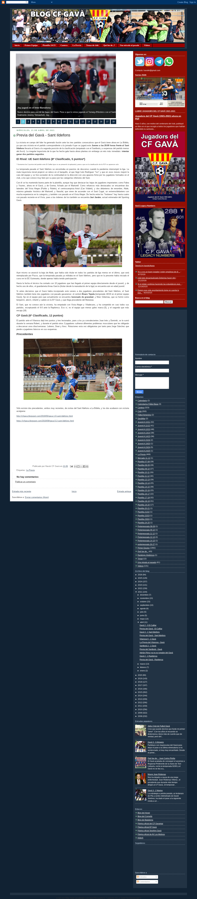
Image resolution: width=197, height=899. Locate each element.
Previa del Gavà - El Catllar (151, 629)
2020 (140, 675)
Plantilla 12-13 (144, 480)
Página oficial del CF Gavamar (150, 824)
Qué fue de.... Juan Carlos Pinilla (161, 758)
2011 (140, 706)
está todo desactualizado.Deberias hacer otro (157, 278)
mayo (142, 619)
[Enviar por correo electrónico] (75, 466)
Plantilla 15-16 (144, 490)
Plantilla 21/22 (144, 512)
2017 (140, 685)
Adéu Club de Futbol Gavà (159, 726)
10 (64, 122)
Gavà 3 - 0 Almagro (156, 742)
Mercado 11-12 (144, 458)
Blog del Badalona (145, 820)
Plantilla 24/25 (49, 45)
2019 (140, 678)
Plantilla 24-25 (144, 523)
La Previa (76, 45)
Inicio (17, 45)
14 (89, 122)
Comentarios (144, 882)
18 (113, 122)
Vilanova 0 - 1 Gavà (148, 639)
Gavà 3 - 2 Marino (155, 790)
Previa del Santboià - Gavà (151, 649)
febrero (143, 667)
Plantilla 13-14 (144, 483)
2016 (140, 689)
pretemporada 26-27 (146, 544)
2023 (140, 585)
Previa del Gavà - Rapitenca (151, 660)
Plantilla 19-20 (144, 505)
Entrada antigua (124, 491)
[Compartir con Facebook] (84, 466)
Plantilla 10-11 (144, 472)
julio (142, 612)
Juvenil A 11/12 (144, 426)
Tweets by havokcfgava (145, 266)
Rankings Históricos (146, 555)
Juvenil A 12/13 (144, 429)
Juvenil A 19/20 (144, 444)
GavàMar (141, 419)
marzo (143, 664)
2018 (140, 682)
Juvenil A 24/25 (144, 451)
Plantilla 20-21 (144, 508)
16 (101, 122)
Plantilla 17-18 (144, 498)
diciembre (144, 595)
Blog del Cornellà (145, 816)
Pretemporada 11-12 (146, 534)
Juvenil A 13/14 (144, 433)
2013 (140, 699)
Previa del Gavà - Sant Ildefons (43, 135)
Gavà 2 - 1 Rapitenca (148, 656)
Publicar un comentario (25, 482)
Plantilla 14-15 (144, 487)
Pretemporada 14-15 (146, 541)
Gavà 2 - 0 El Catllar (148, 625)
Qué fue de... (143, 551)
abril (142, 622)
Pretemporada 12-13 (146, 537)
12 (76, 122)
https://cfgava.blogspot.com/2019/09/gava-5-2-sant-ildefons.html (45, 421)
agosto (143, 608)
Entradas (143, 877)
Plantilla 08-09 (144, 465)
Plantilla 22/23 (144, 516)
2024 (140, 582)
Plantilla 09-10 (144, 469)
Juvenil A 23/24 (144, 447)
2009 (140, 713)
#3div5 (140, 838)
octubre (143, 602)
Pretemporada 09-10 (146, 530)
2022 (140, 588)
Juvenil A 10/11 (144, 422)
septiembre (145, 605)
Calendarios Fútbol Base (148, 404)
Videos (147, 45)
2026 (140, 575)
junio (142, 615)
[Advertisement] (158, 331)
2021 (140, 592)
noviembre (144, 598)
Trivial (140, 559)
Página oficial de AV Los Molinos (151, 834)
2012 (140, 702)
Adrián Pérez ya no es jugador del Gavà (156, 653)
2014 (140, 696)
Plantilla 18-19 (144, 501)
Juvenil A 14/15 (144, 436)
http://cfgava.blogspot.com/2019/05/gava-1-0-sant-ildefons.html (44, 416)
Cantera (64, 45)
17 (107, 122)
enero (142, 671)
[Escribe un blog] (78, 466)
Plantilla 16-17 (144, 494)
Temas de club (92, 45)
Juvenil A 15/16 (144, 440)
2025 (140, 578)
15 (95, 122)
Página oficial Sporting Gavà (149, 831)
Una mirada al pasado (129, 45)
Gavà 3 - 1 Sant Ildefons (150, 632)
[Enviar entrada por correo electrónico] (71, 466)
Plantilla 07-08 (144, 462)
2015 (140, 692)
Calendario (142, 401)
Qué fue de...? (109, 45)
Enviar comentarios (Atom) (37, 497)
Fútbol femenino (144, 415)
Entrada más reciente (21, 491)
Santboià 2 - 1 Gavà (148, 646)
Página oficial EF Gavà (147, 827)
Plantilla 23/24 (144, 519)
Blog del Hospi (144, 813)
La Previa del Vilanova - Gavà (152, 642)
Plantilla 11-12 (144, 476)
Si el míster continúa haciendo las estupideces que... (159, 284)
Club (140, 411)
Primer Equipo (31, 45)
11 (70, 122)
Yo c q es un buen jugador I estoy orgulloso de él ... (159, 272)
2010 (140, 709)
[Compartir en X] (81, 466)
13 (83, 122)
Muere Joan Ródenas (157, 774)
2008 (140, 716)
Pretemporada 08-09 (146, 526)
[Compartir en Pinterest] (87, 466)
